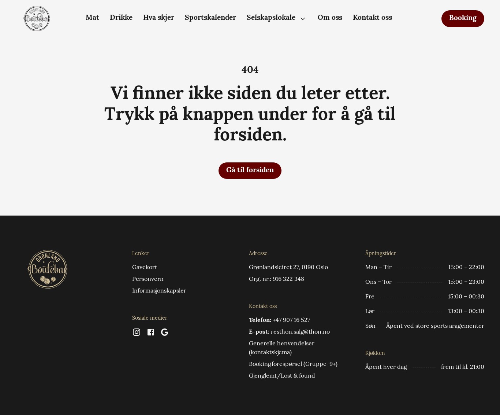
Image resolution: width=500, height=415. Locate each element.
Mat (92, 18)
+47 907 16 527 (291, 320)
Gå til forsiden (250, 170)
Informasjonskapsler (159, 291)
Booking (463, 18)
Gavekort (144, 268)
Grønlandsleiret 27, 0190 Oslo (288, 268)
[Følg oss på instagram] (136, 334)
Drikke (121, 18)
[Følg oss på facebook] (150, 334)
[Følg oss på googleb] (164, 334)
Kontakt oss (372, 18)
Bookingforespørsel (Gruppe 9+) (293, 364)
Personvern (148, 279)
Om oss (330, 18)
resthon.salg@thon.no (300, 332)
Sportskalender (210, 18)
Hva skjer (158, 18)
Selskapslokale (271, 18)
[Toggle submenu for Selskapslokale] (302, 18)
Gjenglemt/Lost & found (282, 376)
